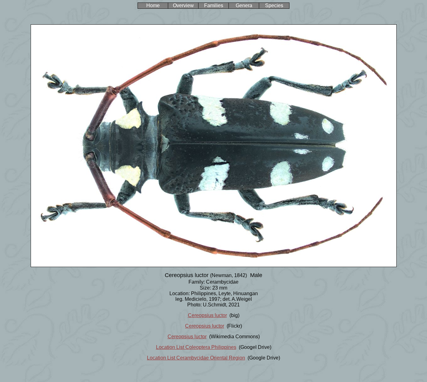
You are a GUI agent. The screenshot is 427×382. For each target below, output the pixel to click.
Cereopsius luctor (207, 315)
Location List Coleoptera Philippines (196, 347)
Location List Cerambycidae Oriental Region (196, 357)
